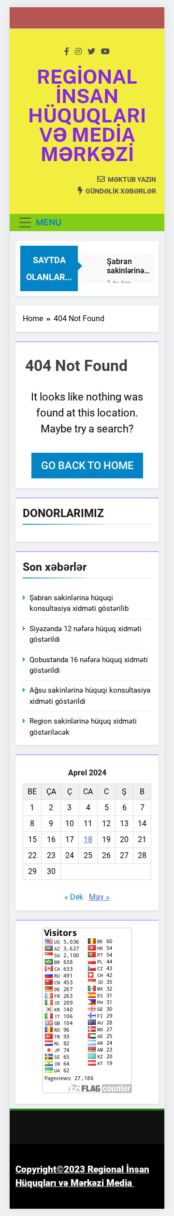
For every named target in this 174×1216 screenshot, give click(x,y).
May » (99, 897)
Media (119, 1183)
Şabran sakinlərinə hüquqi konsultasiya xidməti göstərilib (128, 266)
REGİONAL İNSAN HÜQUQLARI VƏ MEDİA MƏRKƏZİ (87, 115)
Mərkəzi (87, 1183)
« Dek (73, 897)
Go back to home (87, 466)
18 (88, 839)
